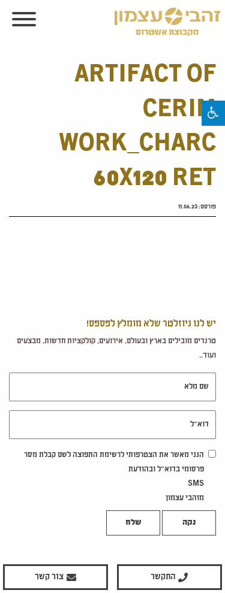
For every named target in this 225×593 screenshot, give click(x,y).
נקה (189, 523)
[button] (213, 113)
